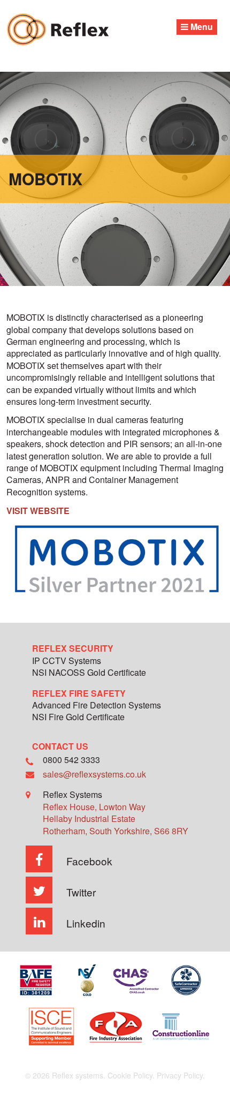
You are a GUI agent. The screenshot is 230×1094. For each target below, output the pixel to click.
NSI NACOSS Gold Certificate (89, 673)
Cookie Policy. (131, 1075)
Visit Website (38, 510)
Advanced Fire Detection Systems (96, 706)
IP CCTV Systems (66, 662)
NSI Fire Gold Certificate (78, 718)
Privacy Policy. (181, 1075)
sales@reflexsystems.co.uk (94, 774)
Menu (200, 26)
